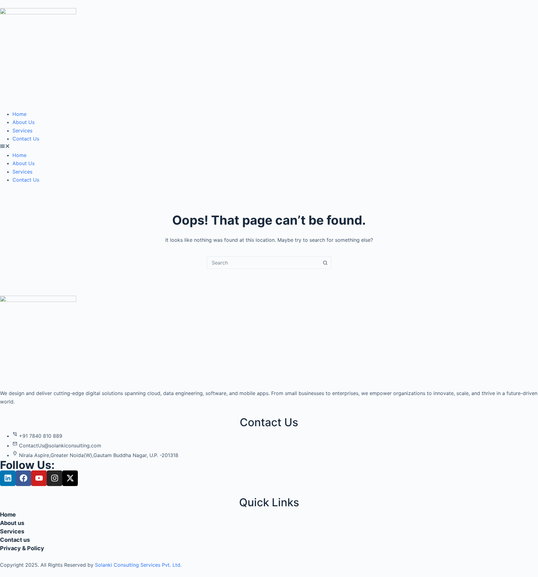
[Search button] (325, 263)
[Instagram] (54, 478)
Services (22, 130)
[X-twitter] (70, 478)
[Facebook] (23, 478)
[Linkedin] (8, 478)
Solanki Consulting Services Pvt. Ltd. (138, 565)
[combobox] (263, 262)
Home (19, 114)
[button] (269, 147)
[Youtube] (39, 478)
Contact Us (25, 139)
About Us (23, 122)
